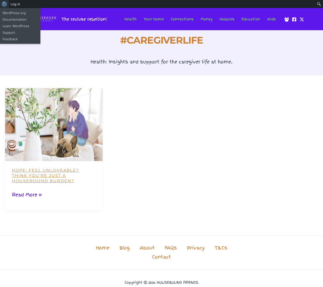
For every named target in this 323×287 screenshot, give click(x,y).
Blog (124, 247)
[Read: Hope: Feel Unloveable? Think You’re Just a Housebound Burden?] (54, 124)
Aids (271, 19)
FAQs (171, 247)
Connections (182, 19)
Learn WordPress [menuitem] (16, 26)
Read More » (27, 195)
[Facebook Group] (286, 19)
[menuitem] (4, 4)
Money (206, 19)
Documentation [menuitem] (14, 19)
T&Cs (221, 247)
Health (130, 19)
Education (250, 19)
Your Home (154, 19)
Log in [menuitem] (15, 4)
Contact (161, 257)
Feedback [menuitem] (10, 39)
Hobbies (227, 19)
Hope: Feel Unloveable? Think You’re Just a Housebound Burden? (45, 175)
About (147, 247)
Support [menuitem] (9, 32)
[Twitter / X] (302, 19)
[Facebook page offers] (294, 19)
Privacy (196, 247)
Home (102, 247)
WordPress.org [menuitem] (14, 13)
